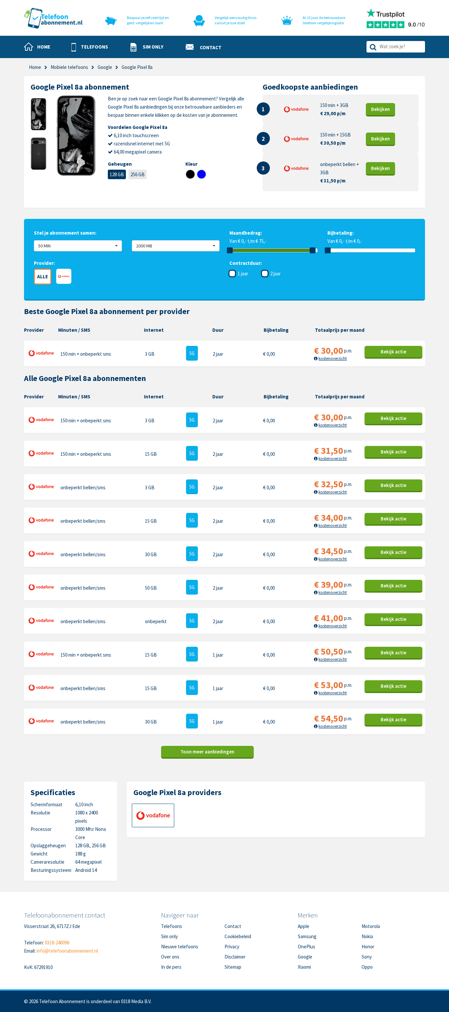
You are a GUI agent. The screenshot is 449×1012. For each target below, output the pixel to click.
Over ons (170, 957)
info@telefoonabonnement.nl (67, 951)
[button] (90, 47)
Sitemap (233, 967)
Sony (367, 957)
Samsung (307, 936)
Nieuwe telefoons (179, 946)
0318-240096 (57, 942)
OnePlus (306, 946)
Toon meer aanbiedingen (207, 751)
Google (305, 957)
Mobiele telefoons (69, 67)
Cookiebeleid (238, 936)
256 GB (137, 174)
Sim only (169, 936)
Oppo (367, 967)
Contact (233, 926)
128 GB (117, 174)
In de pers (171, 967)
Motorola (371, 926)
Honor (368, 946)
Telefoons (171, 926)
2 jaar (275, 273)
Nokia (367, 936)
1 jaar (243, 273)
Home (35, 67)
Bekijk (380, 109)
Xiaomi (304, 967)
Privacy (232, 946)
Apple (303, 926)
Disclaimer (235, 957)
